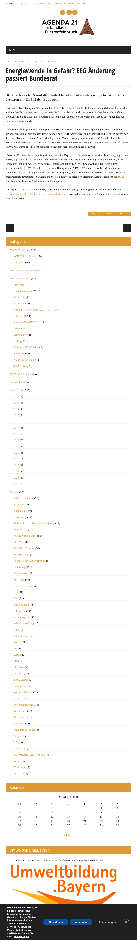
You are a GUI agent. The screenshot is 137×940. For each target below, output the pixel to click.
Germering (19, 297)
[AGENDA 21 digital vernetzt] (68, 34)
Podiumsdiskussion (24, 704)
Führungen (19, 610)
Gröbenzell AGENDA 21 (27, 322)
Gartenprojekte (21, 617)
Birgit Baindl (51, 61)
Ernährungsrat (21, 573)
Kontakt (26, 3)
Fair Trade (18, 579)
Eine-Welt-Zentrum (23, 548)
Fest (15, 592)
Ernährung (19, 567)
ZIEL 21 (18, 773)
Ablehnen (81, 922)
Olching (17, 341)
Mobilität (18, 673)
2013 (16, 402)
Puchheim (18, 353)
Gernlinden (19, 303)
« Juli (67, 835)
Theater (17, 736)
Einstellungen (21, 936)
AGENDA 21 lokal (19, 278)
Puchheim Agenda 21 (25, 359)
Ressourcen (122, 213)
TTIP (16, 742)
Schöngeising (20, 366)
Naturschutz (20, 686)
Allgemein (19, 510)
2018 (16, 434)
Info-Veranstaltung (23, 623)
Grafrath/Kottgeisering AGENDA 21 (33, 309)
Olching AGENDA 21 (25, 347)
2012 (16, 396)
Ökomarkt (19, 698)
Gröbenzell (19, 316)
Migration (18, 667)
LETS (16, 661)
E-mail (69, 12)
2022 (16, 459)
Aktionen (18, 504)
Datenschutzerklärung (69, 3)
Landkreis (18, 262)
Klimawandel (20, 636)
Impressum (42, 3)
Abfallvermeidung (23, 498)
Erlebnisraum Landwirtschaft (29, 560)
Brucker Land (17, 382)
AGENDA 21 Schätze (25, 256)
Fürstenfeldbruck (22, 291)
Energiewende (105, 213)
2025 (16, 477)
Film (15, 598)
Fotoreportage (21, 604)
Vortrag (17, 761)
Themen (14, 492)
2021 (16, 452)
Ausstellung (20, 517)
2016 (16, 421)
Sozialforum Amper (24, 729)
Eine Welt (18, 542)
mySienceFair (20, 679)
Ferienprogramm (22, 585)
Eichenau (18, 284)
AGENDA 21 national (21, 374)
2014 (92, 213)
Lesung (17, 654)
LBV (16, 648)
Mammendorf (21, 334)
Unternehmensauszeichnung (29, 754)
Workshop (19, 767)
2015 (16, 415)
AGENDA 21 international (24, 270)
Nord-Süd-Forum (22, 692)
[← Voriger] (10, 228)
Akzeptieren (56, 922)
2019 (16, 440)
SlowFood (18, 723)
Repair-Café (20, 711)
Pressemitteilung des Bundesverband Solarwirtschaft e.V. (37, 193)
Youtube (62, 12)
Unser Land (19, 748)
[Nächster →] (127, 228)
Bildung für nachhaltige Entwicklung (34, 523)
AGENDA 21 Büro (19, 250)
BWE (121, 176)
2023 (16, 465)
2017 (16, 427)
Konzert (17, 642)
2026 (16, 484)
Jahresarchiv (16, 390)
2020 (16, 446)
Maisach (18, 328)
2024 (16, 471)
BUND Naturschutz (24, 535)
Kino (16, 629)
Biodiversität (20, 529)
